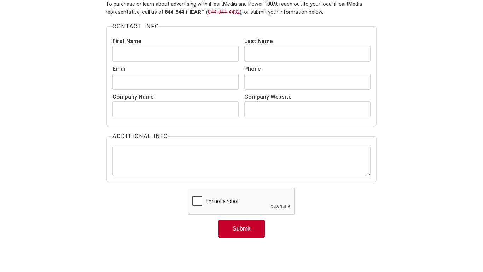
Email (119, 69)
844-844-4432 (224, 12)
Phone (252, 69)
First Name (126, 41)
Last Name (258, 41)
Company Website (267, 97)
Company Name (132, 97)
